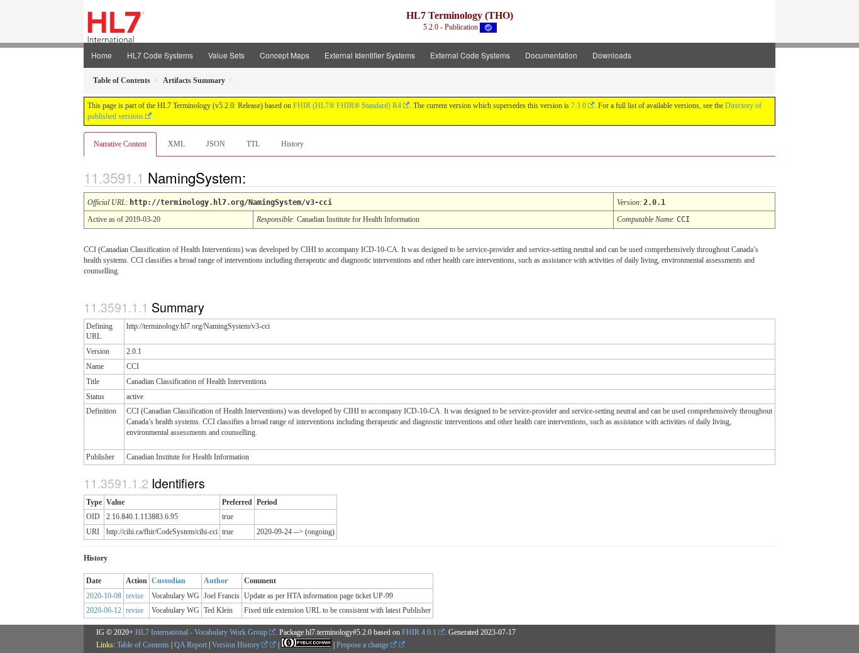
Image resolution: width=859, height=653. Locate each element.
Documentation (551, 55)
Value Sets (226, 55)
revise (134, 595)
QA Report (190, 644)
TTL (253, 144)
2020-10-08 (103, 595)
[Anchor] (256, 177)
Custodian (169, 580)
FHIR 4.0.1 (419, 632)
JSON (215, 144)
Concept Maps (284, 55)
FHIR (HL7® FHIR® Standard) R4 (347, 105)
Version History (237, 644)
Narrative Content (120, 144)
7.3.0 (578, 105)
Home (101, 55)
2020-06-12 (103, 610)
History (292, 144)
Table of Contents (143, 644)
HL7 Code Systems (160, 55)
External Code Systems (470, 55)
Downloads (611, 55)
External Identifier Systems (369, 55)
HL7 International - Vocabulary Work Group (201, 632)
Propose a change (363, 644)
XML (176, 144)
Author (216, 580)
